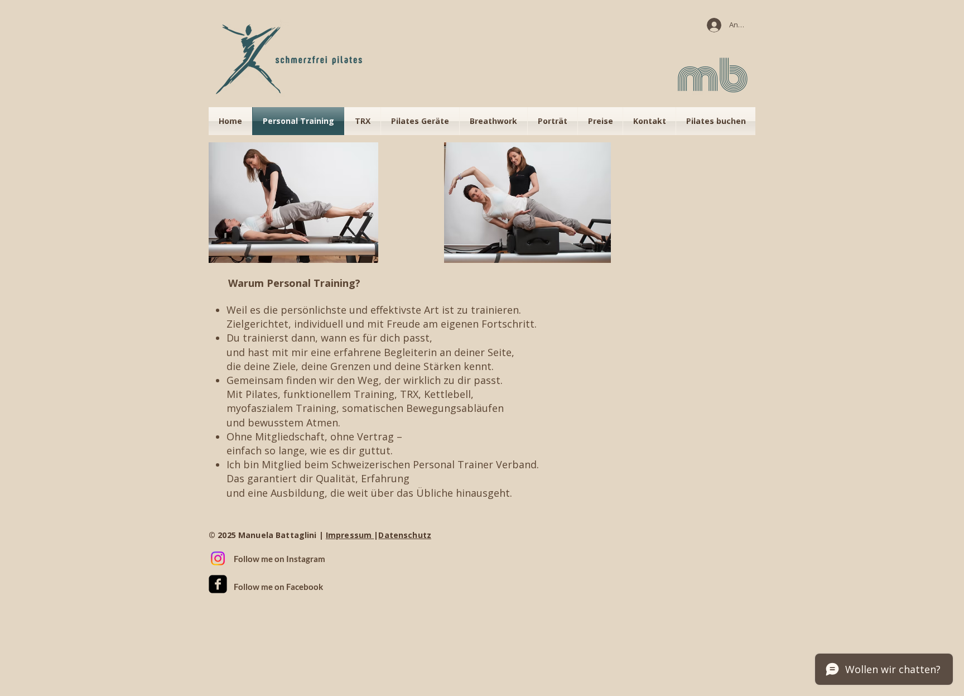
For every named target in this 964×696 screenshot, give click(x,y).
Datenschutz (404, 535)
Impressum (350, 535)
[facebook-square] (218, 584)
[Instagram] (218, 558)
